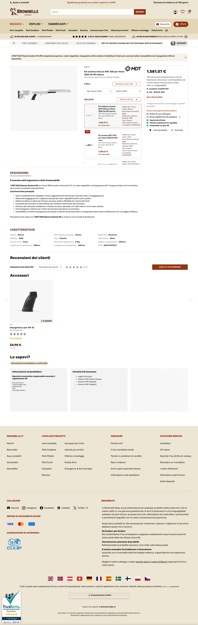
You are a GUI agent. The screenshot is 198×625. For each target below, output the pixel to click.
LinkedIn (65, 508)
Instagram (31, 508)
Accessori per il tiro (99, 30)
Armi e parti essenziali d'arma (125, 468)
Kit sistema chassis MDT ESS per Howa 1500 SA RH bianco (107, 112)
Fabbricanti (57, 24)
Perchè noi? (117, 443)
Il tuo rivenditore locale (122, 449)
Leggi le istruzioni (85, 376)
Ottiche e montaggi (140, 30)
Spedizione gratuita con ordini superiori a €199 (91, 2)
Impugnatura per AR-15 (22, 327)
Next (190, 300)
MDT (86, 67)
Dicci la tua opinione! (170, 267)
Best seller (12, 449)
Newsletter (12, 468)
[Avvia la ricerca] (140, 12)
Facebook (49, 508)
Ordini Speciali (167, 481)
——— (166, 30)
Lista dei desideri (183, 12)
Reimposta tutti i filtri (124, 84)
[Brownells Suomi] (128, 579)
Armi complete (16, 30)
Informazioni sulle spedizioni (125, 475)
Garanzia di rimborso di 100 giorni (171, 2)
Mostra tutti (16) (126, 99)
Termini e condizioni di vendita (126, 456)
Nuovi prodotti (14, 456)
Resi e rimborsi (118, 462)
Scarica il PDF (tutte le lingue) (89, 379)
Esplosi (34, 24)
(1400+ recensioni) (107, 37)
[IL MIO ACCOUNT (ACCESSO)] (176, 12)
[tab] (29, 363)
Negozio (15, 24)
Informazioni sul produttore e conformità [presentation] (29, 363)
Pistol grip (13, 348)
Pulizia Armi (157, 30)
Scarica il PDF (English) (87, 384)
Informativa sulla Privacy (172, 475)
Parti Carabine (32, 30)
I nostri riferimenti (169, 468)
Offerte (183, 24)
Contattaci (165, 443)
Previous (6, 300)
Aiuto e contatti (20, 2)
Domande (179, 130)
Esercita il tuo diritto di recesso (175, 456)
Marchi (10, 443)
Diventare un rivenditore (172, 462)
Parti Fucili (61, 30)
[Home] (13, 43)
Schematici (12, 462)
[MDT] (133, 69)
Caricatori (72, 30)
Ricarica (84, 30)
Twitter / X (83, 508)
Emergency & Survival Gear (78, 468)
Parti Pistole (47, 30)
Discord (15, 508)
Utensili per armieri (119, 30)
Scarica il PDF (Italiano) (87, 382)
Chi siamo (165, 449)
